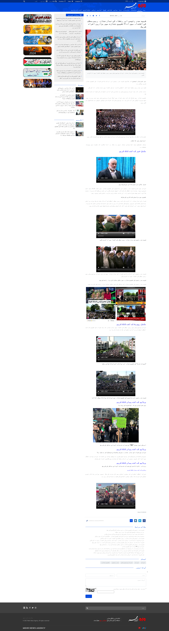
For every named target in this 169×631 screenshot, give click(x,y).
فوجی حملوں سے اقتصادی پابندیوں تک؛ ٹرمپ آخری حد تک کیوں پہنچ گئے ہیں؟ (65, 96)
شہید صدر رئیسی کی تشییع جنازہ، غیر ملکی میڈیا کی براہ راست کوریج (122, 544)
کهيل (104, 10)
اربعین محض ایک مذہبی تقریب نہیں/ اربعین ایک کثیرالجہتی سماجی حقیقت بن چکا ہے (65, 133)
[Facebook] (30, 608)
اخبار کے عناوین (76, 10)
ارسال (89, 596)
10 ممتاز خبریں (75, 15)
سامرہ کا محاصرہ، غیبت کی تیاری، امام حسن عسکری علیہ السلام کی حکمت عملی (66, 89)
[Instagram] (35, 608)
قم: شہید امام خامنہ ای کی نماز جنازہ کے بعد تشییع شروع (126, 554)
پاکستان (133, 10)
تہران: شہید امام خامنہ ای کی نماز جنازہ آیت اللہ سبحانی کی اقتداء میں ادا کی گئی (117, 540)
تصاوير (99, 10)
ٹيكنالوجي (86, 10)
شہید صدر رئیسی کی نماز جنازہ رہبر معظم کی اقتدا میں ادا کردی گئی (122, 538)
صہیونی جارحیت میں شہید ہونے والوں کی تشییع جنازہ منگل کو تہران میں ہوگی (119, 536)
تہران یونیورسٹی (126, 562)
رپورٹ (81, 85)
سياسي (115, 10)
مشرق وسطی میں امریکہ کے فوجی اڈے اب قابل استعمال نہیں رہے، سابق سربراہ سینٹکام (68, 57)
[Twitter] (32, 608)
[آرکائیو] (24, 608)
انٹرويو (80, 120)
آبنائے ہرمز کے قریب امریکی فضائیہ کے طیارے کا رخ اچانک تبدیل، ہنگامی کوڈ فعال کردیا (68, 65)
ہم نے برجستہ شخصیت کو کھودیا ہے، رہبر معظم (129, 532)
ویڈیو (94, 10)
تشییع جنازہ (105, 562)
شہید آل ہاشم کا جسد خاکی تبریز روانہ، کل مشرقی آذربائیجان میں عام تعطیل (119, 550)
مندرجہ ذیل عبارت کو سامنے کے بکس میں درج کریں (130, 589)
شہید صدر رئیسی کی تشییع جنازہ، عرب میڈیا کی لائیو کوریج (125, 530)
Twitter (69, 1)
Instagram (77, 1)
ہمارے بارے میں (28, 618)
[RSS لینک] (27, 608)
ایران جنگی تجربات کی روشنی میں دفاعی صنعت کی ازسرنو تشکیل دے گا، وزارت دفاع (68, 38)
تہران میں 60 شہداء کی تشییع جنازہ (132, 546)
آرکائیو (43, 1)
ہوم (144, 10)
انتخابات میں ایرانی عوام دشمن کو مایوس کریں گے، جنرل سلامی (124, 534)
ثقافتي (109, 10)
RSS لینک (52, 1)
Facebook (61, 1)
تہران (137, 562)
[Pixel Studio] (138, 628)
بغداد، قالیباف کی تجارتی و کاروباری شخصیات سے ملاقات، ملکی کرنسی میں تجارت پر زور (68, 25)
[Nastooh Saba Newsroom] (143, 628)
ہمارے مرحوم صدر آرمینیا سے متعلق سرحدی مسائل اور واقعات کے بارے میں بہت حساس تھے (116, 548)
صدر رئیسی (115, 562)
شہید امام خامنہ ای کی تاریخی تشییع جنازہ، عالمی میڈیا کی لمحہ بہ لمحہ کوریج (118, 542)
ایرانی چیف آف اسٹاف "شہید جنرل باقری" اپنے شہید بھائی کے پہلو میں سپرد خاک (119, 552)
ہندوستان (126, 10)
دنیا (120, 10)
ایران (140, 10)
